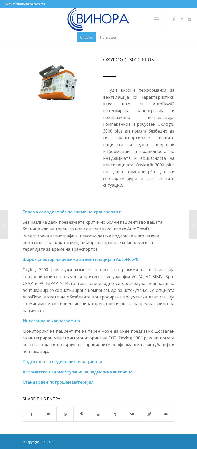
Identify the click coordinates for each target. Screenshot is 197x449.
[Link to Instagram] (181, 19)
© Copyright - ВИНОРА (38, 442)
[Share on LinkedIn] (98, 414)
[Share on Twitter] (48, 414)
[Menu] (156, 19)
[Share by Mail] (165, 414)
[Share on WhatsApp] (65, 414)
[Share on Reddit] (149, 414)
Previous (34, 83)
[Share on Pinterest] (82, 414)
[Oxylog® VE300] (4, 224)
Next (82, 83)
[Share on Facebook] (31, 414)
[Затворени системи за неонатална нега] (193, 224)
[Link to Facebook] (174, 19)
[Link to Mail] (189, 19)
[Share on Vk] (132, 414)
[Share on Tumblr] (115, 414)
